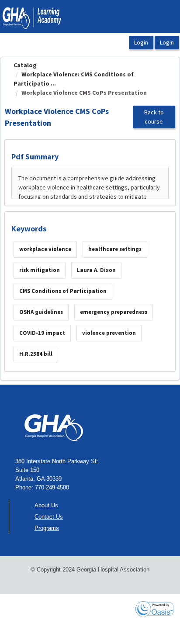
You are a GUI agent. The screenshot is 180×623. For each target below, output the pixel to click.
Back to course (154, 116)
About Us (46, 505)
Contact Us (49, 516)
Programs (47, 528)
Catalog (25, 65)
